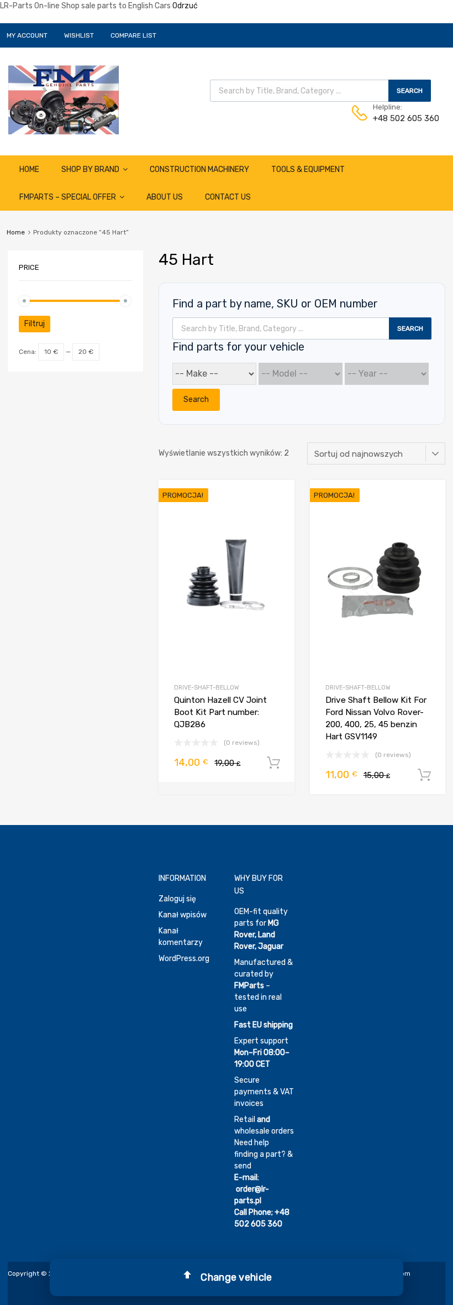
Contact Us (228, 197)
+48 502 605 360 (400, 118)
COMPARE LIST (133, 35)
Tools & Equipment (308, 169)
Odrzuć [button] (185, 6)
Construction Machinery (199, 169)
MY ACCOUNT (27, 35)
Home (29, 169)
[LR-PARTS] (63, 132)
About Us (164, 197)
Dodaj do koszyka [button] (273, 763)
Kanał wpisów (183, 915)
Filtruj (34, 323)
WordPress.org (184, 958)
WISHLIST (79, 35)
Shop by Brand (90, 169)
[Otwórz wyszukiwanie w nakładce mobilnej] (320, 91)
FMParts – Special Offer (67, 197)
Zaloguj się (177, 899)
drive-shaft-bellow (206, 687)
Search (196, 399)
